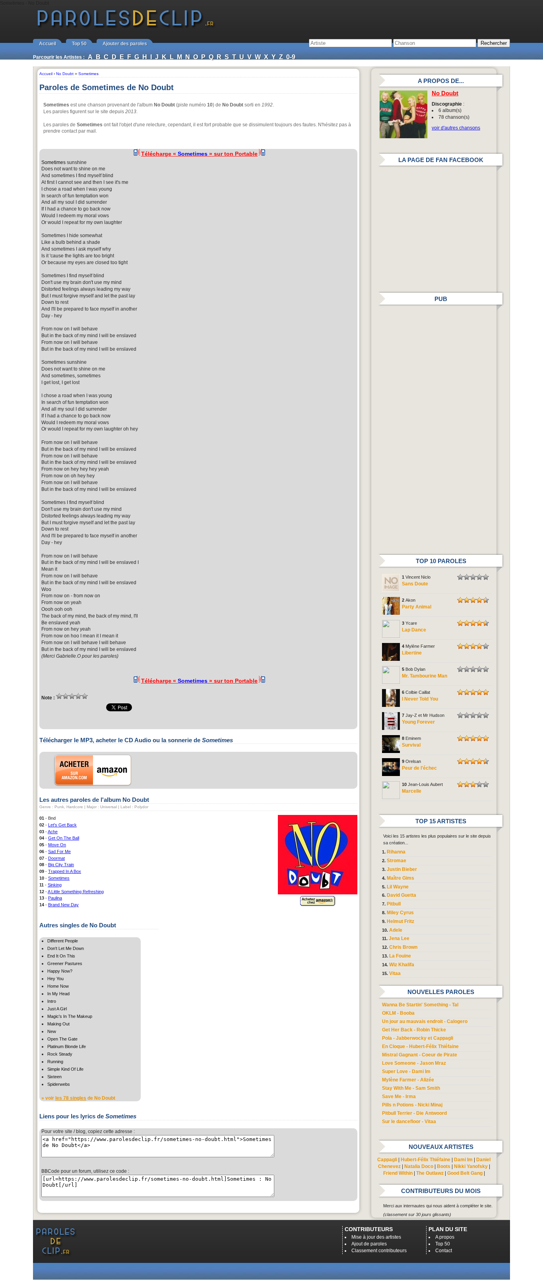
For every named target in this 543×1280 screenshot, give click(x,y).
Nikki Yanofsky (471, 1166)
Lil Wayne (398, 887)
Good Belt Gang (465, 1173)
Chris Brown (403, 947)
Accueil (47, 43)
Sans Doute (415, 584)
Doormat (56, 858)
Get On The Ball (63, 838)
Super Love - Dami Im (406, 1071)
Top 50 (79, 43)
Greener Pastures (64, 963)
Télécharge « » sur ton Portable (199, 154)
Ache (53, 831)
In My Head (58, 993)
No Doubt (445, 93)
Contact (443, 1250)
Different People (62, 940)
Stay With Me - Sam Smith (411, 1088)
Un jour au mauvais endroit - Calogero (424, 1021)
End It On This (61, 956)
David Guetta (401, 895)
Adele (395, 930)
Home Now (58, 986)
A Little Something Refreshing (76, 891)
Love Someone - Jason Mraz (414, 1063)
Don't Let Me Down (65, 948)
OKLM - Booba (398, 1013)
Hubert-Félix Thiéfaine (425, 1159)
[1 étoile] (59, 696)
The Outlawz (430, 1173)
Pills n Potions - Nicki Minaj (412, 1105)
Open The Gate (62, 1039)
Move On (57, 844)
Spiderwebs (58, 1084)
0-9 (290, 57)
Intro (51, 1001)
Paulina (55, 898)
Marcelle (411, 791)
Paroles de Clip (125, 27)
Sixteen (54, 1076)
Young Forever (418, 722)
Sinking (55, 884)
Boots (443, 1166)
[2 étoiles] (65, 696)
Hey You (55, 978)
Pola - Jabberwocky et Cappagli (417, 1038)
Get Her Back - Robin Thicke (414, 1030)
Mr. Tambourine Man (424, 676)
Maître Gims (400, 878)
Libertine (412, 653)
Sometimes (53, 162)
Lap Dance (414, 630)
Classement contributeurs (379, 1250)
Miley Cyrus (400, 912)
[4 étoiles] (78, 696)
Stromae (396, 860)
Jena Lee (399, 938)
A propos (444, 1237)
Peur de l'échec (419, 768)
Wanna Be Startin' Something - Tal (420, 1005)
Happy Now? (59, 971)
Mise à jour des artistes (376, 1237)
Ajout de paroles (369, 1244)
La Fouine (400, 956)
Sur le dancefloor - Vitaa (409, 1121)
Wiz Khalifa (401, 964)
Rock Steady (59, 1054)
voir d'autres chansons (456, 128)
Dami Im (463, 1159)
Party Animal (416, 607)
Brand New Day (63, 904)
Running (55, 1061)
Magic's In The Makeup (69, 1016)
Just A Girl (57, 1008)
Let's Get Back (62, 824)
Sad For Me (59, 851)
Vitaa (395, 973)
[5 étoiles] (84, 696)
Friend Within (398, 1173)
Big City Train (61, 864)
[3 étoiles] (72, 696)
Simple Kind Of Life (65, 1069)
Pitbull (394, 904)
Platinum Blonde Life (66, 1046)
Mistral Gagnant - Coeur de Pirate (419, 1055)
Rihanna (396, 852)
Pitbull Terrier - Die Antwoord (414, 1113)
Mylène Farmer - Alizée (408, 1080)
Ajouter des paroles (125, 43)
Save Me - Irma (399, 1096)
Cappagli (387, 1159)
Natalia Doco (418, 1166)
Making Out (58, 1023)
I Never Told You (420, 699)
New (51, 1031)
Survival (411, 745)
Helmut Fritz (400, 921)
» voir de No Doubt (78, 1098)
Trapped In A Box (64, 871)
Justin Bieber (402, 869)
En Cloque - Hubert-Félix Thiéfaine (420, 1046)
